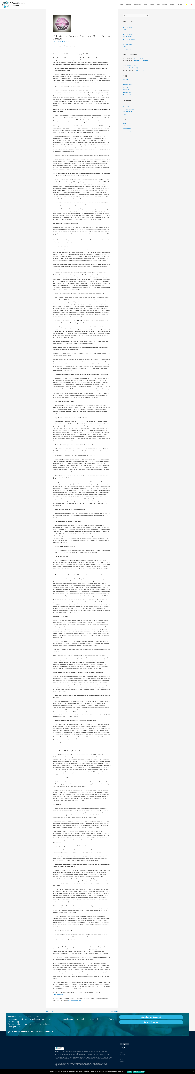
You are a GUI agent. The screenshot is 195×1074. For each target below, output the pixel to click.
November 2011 (127, 92)
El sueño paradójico (138, 58)
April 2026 (125, 82)
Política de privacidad (139, 1071)
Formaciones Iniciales (128, 109)
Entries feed (126, 125)
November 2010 (127, 95)
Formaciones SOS (127, 111)
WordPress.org (127, 131)
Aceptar (129, 1071)
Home (121, 4)
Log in (124, 123)
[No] (193, 1071)
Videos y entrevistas (162, 4)
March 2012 (126, 89)
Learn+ (152, 4)
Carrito (180, 4)
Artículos (125, 104)
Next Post (114, 1011)
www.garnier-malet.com (74, 1000)
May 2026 (125, 79)
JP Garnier (128, 4)
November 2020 (127, 84)
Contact (172, 4)
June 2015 (125, 87)
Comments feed (127, 128)
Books (145, 4)
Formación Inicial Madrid (129, 39)
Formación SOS (127, 49)
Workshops (137, 4)
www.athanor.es (58, 994)
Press (55, 42)
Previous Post (50, 1011)
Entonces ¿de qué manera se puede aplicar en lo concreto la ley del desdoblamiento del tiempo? (135, 63)
